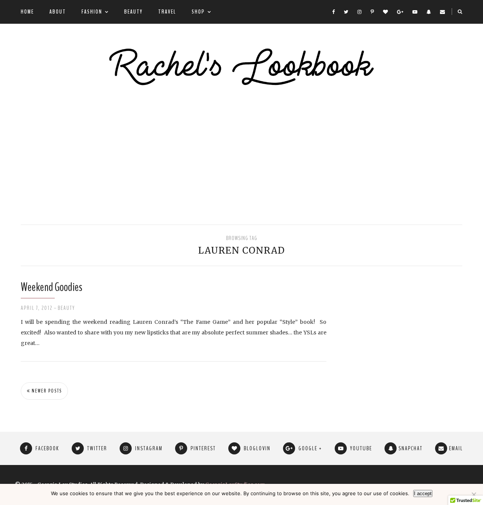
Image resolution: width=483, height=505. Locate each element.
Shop (198, 11)
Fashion (92, 11)
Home (27, 11)
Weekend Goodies (51, 287)
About (57, 11)
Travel (167, 11)
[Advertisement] (241, 156)
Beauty (133, 11)
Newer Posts (46, 391)
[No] (473, 494)
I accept (423, 493)
